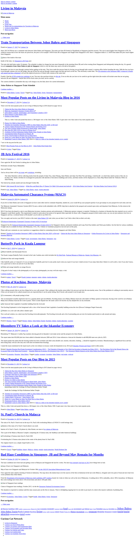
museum (34, 277)
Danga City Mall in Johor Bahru (15, 123)
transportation (57, 92)
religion (86, 511)
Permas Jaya (67, 512)
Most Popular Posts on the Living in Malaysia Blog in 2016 (40, 97)
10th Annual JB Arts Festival (15, 186)
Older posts (5, 37)
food (65, 508)
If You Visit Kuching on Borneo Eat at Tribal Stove (21, 135)
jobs (116, 509)
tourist (120, 511)
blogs (19, 149)
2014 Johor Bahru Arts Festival (82, 186)
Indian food (105, 509)
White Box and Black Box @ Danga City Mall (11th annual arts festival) (48, 186)
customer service (27, 509)
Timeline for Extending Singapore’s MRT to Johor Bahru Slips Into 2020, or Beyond (31, 125)
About (7, 22)
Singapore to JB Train (21, 61)
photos (44, 277)
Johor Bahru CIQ (43, 218)
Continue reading (7, 89)
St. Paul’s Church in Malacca (20, 414)
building (19, 449)
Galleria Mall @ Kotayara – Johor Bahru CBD (19, 397)
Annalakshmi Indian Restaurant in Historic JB (19, 134)
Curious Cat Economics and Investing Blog (18, 528)
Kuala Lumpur (26, 277)
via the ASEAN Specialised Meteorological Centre (54, 469)
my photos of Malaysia (51, 429)
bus (31, 92)
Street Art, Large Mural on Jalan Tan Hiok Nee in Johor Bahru (24, 137)
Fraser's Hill (70, 509)
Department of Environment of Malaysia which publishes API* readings (29, 478)
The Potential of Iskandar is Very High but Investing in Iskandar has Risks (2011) (73, 349)
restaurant (93, 511)
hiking (30, 321)
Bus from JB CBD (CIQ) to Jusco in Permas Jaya (20, 130)
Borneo (9, 321)
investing (49, 354)
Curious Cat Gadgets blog (13, 532)
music (36, 189)
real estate (64, 354)
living (43, 92)
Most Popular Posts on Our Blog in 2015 (19, 146)
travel (22, 514)
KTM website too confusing (21, 76)
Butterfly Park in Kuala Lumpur (23, 243)
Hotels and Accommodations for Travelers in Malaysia (22, 26)
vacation (70, 321)
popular (31, 409)
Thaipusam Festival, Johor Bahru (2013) (17, 401)
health (35, 496)
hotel (94, 509)
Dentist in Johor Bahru (12, 116)
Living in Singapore (11, 523)
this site (58, 76)
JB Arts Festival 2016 (15, 154)
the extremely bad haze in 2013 (80, 462)
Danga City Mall (35, 509)
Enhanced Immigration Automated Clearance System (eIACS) (31, 225)
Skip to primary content (8, 1)
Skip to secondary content (9, 3)
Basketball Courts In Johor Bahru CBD (17, 139)
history (25, 449)
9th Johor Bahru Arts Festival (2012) (105, 186)
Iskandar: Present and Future (82, 346)
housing (99, 509)
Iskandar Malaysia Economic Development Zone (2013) (46, 351)
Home (7, 21)
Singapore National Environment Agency (52, 486)
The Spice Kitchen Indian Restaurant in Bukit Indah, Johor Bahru (25, 128)
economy (42, 354)
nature (9, 277)
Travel (22, 92)
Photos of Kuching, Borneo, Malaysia (26, 282)
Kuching (48, 321)
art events (21, 172)
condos (37, 354)
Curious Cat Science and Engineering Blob (18, 526)
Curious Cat (24, 47)
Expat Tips (8, 24)
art (24, 189)
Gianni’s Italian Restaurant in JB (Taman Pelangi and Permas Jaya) (25, 126)
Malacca (30, 449)
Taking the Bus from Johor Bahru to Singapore (19, 109)
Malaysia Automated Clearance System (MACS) (20, 111)
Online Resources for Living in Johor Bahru (105, 233)
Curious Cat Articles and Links (14, 530)
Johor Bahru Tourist (39, 321)
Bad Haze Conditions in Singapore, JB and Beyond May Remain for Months (52, 454)
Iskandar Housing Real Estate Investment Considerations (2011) (26, 349)
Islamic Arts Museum (92, 255)
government (33, 238)
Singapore (49, 92)
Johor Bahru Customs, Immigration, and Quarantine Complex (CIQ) (26, 113)
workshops (30, 172)
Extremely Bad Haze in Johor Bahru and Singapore (21, 374)
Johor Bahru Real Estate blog (42, 146)
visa (55, 238)
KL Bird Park (61, 255)
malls (48, 512)
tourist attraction (44, 189)
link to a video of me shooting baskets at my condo (51, 139)
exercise (57, 509)
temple (41, 449)
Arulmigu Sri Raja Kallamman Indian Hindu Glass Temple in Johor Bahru (28, 132)
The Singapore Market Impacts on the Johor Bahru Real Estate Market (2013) (90, 351)
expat (27, 238)
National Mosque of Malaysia (75, 255)
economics (43, 509)
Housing (17, 354)
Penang (62, 512)
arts (8, 189)
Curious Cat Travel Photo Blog (14, 525)
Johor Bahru (11, 92)
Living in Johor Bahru (12, 28)
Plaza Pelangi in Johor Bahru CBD (16, 114)
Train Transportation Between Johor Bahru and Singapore (40, 42)
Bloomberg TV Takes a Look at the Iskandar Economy (37, 326)
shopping (100, 512)
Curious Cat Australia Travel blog (15, 534)
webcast (70, 354)
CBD (16, 509)
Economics (10, 354)
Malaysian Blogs (10, 30)
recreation (80, 511)
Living (17, 92)
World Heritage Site (61, 449)
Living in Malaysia (13, 8)
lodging (44, 511)
